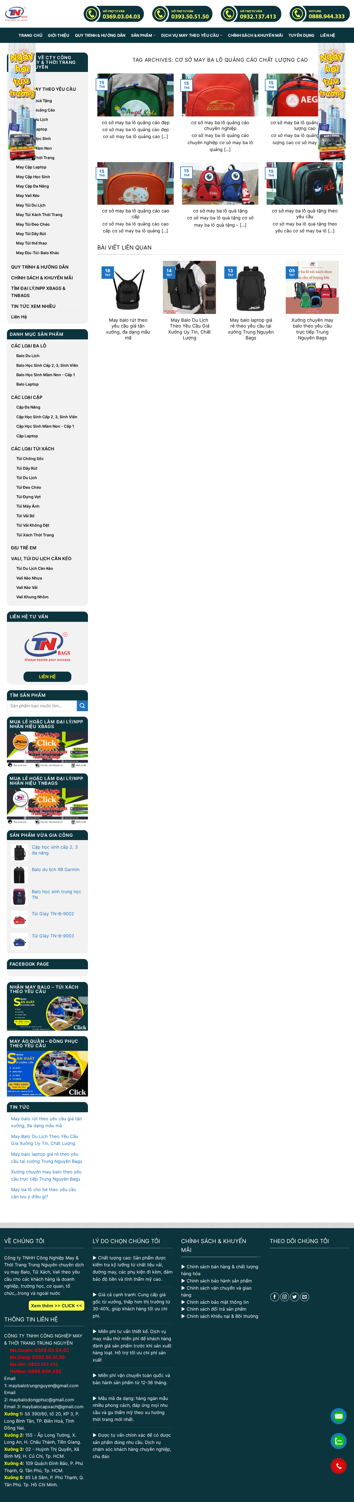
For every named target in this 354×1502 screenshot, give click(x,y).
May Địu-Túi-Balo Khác (37, 252)
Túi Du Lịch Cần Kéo (34, 568)
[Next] (340, 304)
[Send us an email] (304, 1296)
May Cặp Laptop (31, 167)
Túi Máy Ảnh (28, 506)
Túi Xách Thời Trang (35, 534)
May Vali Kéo (28, 195)
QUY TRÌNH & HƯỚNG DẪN (100, 35)
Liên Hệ (327, 35)
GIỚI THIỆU (58, 35)
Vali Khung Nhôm (32, 596)
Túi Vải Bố (25, 515)
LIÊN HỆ (47, 676)
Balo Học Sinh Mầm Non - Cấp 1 (45, 374)
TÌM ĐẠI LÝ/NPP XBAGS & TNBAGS (38, 291)
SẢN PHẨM (141, 35)
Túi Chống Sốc (30, 458)
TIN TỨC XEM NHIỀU (33, 306)
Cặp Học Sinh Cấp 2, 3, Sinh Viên (46, 416)
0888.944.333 (44, 1371)
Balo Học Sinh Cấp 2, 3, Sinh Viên (47, 365)
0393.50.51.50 (48, 1357)
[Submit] (82, 705)
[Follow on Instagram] (284, 1296)
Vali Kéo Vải (27, 587)
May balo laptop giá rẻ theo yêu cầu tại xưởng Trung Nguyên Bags (46, 1157)
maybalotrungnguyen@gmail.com (44, 1385)
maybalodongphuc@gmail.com (41, 1399)
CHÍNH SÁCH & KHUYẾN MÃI (255, 35)
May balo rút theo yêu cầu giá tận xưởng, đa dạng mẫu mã (46, 1122)
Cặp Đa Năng (28, 407)
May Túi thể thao (31, 243)
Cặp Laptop (27, 435)
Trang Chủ (30, 35)
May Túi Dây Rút (31, 233)
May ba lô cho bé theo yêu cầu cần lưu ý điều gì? (43, 1193)
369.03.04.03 (52, 1350)
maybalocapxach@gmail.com (53, 1406)
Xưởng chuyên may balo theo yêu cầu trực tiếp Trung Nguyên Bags (46, 1175)
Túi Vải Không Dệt (32, 525)
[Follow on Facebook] (274, 1296)
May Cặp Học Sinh (33, 176)
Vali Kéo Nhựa (29, 578)
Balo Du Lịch (28, 355)
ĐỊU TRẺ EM (24, 547)
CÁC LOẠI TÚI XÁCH (32, 448)
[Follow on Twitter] (294, 1296)
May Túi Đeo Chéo (33, 224)
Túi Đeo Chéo (28, 487)
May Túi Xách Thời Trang (39, 214)
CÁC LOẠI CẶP (26, 397)
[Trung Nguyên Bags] (16, 14)
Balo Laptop (27, 384)
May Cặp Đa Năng (32, 186)
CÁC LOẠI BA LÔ (28, 346)
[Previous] (100, 304)
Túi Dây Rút (26, 468)
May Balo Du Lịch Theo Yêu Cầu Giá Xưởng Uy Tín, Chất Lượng (44, 1140)
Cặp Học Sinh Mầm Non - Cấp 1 (45, 426)
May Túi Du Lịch (31, 205)
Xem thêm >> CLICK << (56, 1305)
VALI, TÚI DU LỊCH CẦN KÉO (41, 558)
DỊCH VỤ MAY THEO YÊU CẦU (190, 35)
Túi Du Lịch (26, 477)
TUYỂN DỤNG (301, 35)
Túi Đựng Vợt (28, 496)
